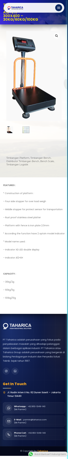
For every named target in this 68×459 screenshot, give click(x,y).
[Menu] (58, 7)
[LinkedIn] (15, 371)
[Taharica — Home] (15, 8)
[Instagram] (6, 371)
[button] (56, 36)
